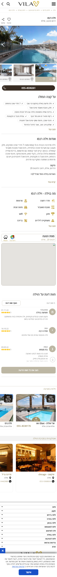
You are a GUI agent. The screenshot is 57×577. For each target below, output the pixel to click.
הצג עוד (52, 129)
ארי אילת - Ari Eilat (45, 423)
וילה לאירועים (51, 531)
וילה (54, 10)
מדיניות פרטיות (50, 542)
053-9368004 (45, 481)
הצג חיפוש (8, 4)
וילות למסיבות (50, 538)
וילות (54, 507)
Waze (5, 240)
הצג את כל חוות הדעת (28, 370)
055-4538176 (24, 425)
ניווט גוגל (12, 240)
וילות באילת (51, 534)
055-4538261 (28, 88)
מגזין (54, 546)
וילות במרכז (51, 519)
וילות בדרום (51, 515)
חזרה (3, 4)
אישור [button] (28, 572)
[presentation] (3, 44)
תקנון (54, 511)
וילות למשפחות (50, 527)
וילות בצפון (51, 523)
